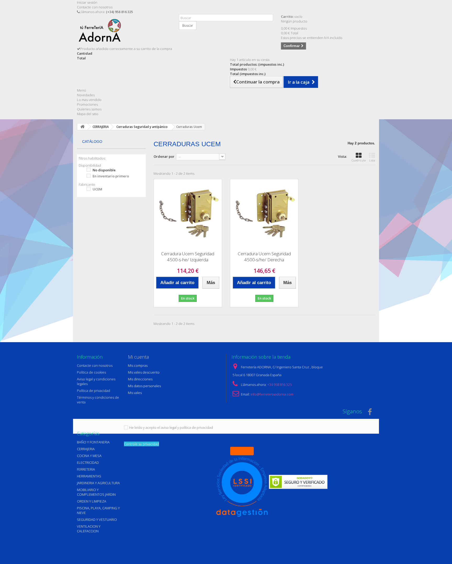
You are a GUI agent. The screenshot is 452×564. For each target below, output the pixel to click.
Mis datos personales (144, 385)
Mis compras (138, 365)
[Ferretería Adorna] (124, 32)
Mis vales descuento (144, 372)
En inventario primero (111, 176)
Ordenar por (164, 156)
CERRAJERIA (86, 449)
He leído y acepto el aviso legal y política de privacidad (171, 427)
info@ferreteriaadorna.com (272, 394)
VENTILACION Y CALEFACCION (88, 528)
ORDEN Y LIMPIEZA (91, 501)
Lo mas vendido (89, 99)
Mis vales (135, 392)
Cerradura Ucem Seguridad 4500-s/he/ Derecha (264, 257)
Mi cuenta (138, 357)
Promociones (87, 104)
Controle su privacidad (141, 444)
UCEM (97, 189)
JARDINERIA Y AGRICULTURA (98, 483)
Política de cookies (91, 372)
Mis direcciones (140, 379)
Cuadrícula (359, 160)
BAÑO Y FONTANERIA (93, 442)
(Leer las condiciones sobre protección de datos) (252, 427)
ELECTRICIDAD (88, 462)
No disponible (104, 170)
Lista (372, 160)
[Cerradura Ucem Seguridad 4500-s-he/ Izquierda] (187, 213)
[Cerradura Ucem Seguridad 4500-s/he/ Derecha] (264, 213)
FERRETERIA (86, 469)
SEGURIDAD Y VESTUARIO (97, 519)
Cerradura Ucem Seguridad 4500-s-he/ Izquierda (187, 257)
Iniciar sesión (87, 2)
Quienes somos (89, 109)
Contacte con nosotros (94, 7)
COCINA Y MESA (89, 455)
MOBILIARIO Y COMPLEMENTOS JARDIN (96, 492)
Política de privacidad (93, 390)
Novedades (86, 95)
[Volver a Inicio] (82, 126)
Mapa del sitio (87, 113)
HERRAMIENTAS (89, 476)
